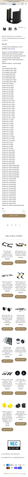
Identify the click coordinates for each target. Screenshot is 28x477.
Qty (3, 208)
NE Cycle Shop (10, 473)
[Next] (25, 16)
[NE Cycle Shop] (14, 3)
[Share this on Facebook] (11, 225)
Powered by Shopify (19, 473)
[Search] (22, 3)
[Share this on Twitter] (7, 225)
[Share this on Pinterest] (15, 225)
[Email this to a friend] (20, 225)
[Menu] (0, 3)
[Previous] (3, 16)
